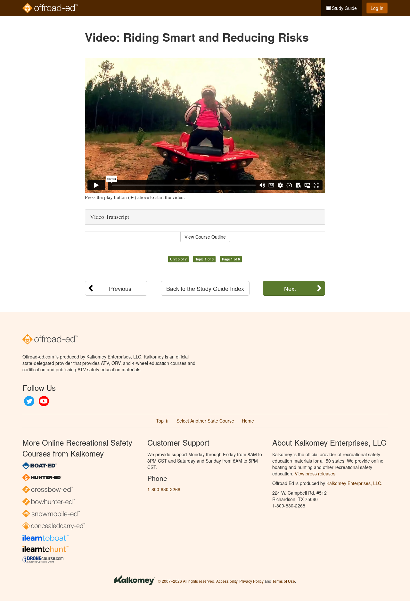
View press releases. (316, 473)
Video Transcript (109, 216)
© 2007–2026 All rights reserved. (186, 581)
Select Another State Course (205, 420)
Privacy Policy (251, 581)
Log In (377, 8)
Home (248, 420)
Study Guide (344, 8)
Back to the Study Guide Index (205, 288)
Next (290, 288)
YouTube (44, 401)
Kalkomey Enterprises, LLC (353, 483)
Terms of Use (283, 581)
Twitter (29, 401)
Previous (120, 288)
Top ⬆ (162, 420)
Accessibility (226, 581)
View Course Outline (205, 237)
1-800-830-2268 (163, 489)
